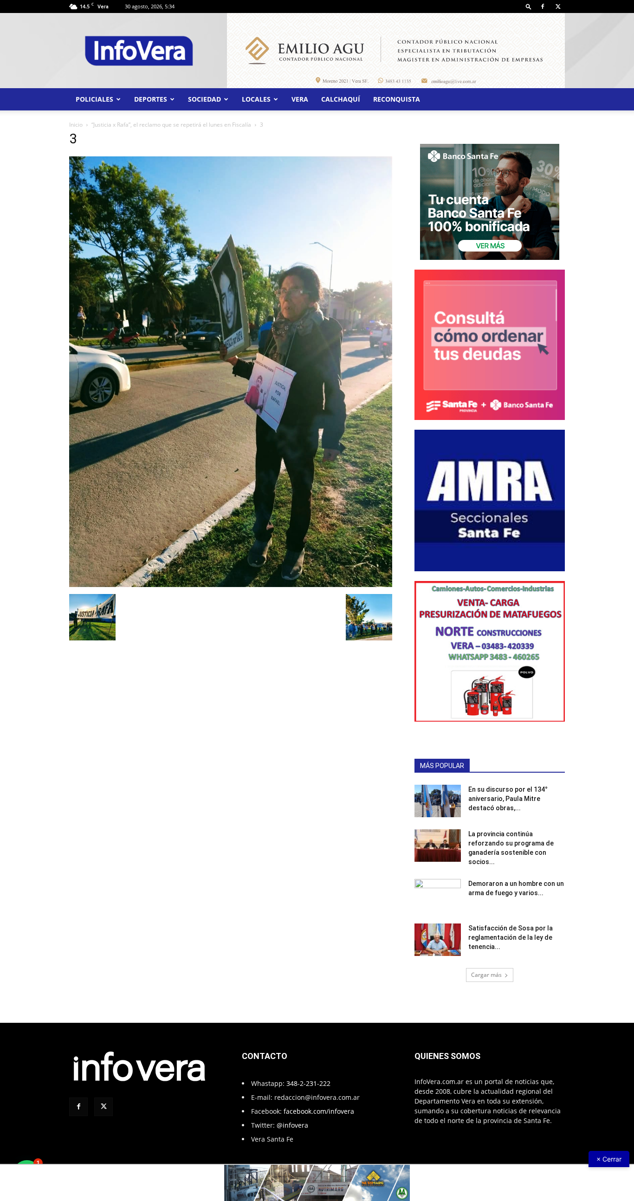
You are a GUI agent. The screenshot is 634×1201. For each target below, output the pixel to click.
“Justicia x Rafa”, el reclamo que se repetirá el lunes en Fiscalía (171, 125)
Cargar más (486, 975)
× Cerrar (608, 1159)
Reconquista (396, 99)
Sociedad (204, 99)
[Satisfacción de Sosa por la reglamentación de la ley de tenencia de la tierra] (437, 939)
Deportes (150, 99)
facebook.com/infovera (319, 1111)
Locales (256, 99)
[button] (529, 6)
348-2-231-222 (308, 1083)
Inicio (76, 125)
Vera (299, 99)
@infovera (292, 1125)
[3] (230, 584)
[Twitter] (558, 6)
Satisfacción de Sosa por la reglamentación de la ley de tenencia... (510, 937)
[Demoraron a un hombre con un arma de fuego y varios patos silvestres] (437, 895)
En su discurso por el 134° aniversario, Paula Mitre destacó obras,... (508, 799)
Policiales (94, 99)
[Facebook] (543, 6)
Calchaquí (340, 99)
